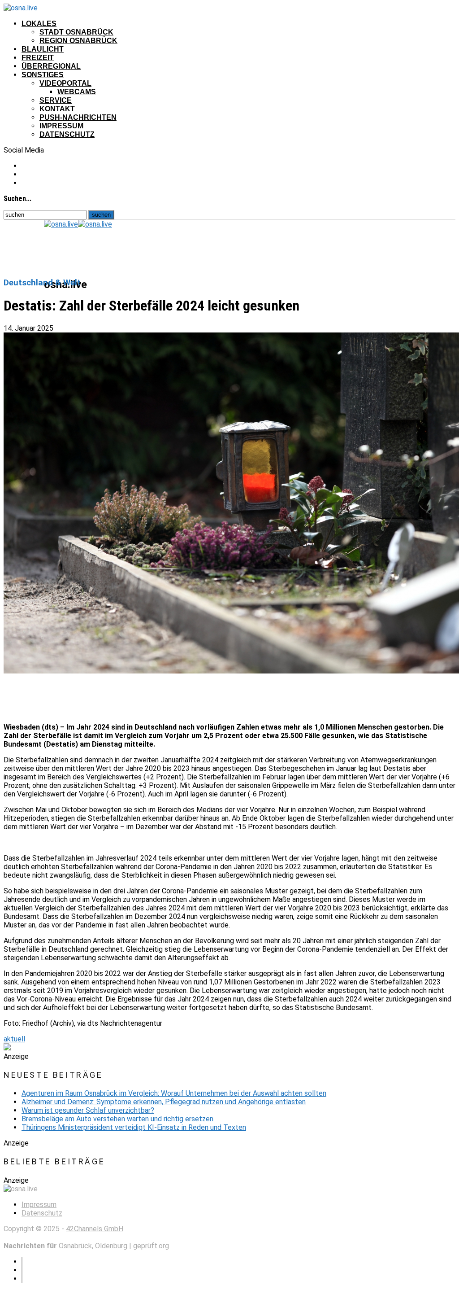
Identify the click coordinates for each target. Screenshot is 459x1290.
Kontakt (57, 109)
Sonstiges (43, 75)
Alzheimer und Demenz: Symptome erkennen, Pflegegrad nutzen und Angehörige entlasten (164, 1102)
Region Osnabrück (78, 40)
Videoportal (65, 83)
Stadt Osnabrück (76, 32)
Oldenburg (111, 1246)
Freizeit (38, 57)
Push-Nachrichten (78, 117)
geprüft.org (151, 1246)
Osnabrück (75, 1246)
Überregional (51, 66)
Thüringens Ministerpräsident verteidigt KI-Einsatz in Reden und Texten (134, 1127)
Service (55, 100)
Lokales (39, 23)
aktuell (14, 1039)
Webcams (76, 92)
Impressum (61, 126)
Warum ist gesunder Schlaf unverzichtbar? (88, 1110)
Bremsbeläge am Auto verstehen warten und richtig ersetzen (117, 1119)
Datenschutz (67, 134)
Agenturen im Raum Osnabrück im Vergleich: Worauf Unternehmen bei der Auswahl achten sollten (174, 1093)
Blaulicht (43, 49)
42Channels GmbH (94, 1228)
